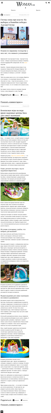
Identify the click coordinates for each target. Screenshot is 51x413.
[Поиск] (46, 3)
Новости (13, 10)
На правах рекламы (5, 106)
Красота (38, 10)
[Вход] (49, 3)
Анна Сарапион (6, 14)
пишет (25, 62)
